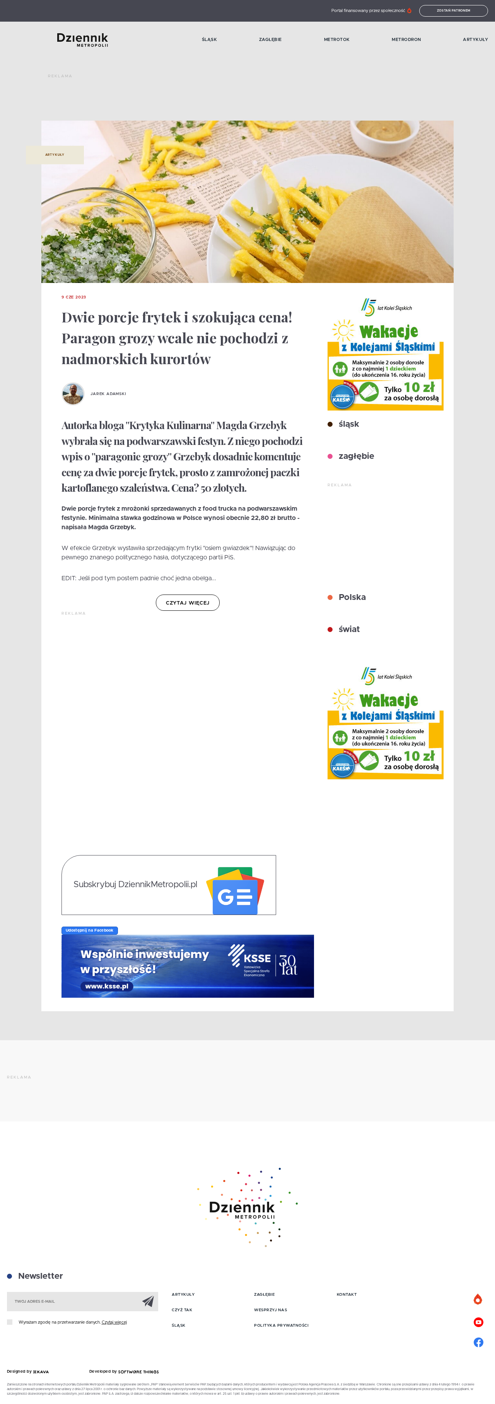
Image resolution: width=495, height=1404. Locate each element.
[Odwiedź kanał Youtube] (478, 1321)
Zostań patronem (454, 10)
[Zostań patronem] (478, 1299)
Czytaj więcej (114, 1322)
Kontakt (347, 1295)
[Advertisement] (188, 100)
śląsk (347, 424)
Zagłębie (270, 39)
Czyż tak (182, 1310)
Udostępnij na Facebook (90, 930)
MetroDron (406, 39)
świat (348, 629)
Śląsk (209, 39)
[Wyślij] (148, 1301)
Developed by (104, 1371)
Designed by (20, 1371)
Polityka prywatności (281, 1325)
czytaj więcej (188, 603)
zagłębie (355, 456)
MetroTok (337, 39)
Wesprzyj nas (270, 1310)
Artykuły (475, 39)
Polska (351, 597)
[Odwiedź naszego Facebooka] (478, 1341)
